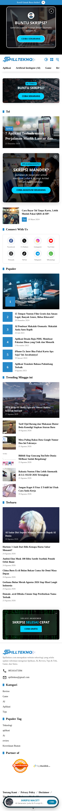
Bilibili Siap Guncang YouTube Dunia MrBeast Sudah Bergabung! (37, 457)
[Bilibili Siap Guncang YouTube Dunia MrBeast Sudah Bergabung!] (9, 458)
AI (4, 701)
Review (6, 691)
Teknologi (7, 725)
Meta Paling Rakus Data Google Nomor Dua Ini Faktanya (38, 441)
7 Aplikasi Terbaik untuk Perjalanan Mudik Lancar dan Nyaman (29, 136)
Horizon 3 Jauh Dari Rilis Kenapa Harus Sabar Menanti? (26, 548)
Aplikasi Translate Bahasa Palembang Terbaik (34, 366)
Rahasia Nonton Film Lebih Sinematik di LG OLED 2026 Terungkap (38, 473)
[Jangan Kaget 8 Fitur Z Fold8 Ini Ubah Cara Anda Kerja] (9, 490)
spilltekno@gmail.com (18, 677)
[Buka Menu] (52, 59)
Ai (4, 735)
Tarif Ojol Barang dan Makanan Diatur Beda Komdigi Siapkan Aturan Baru (39, 426)
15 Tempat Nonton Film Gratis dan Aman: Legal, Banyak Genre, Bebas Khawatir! (36, 315)
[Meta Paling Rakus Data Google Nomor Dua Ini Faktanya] (9, 443)
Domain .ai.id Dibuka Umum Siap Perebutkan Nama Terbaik (29, 596)
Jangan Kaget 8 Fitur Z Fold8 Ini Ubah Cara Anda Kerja (38, 489)
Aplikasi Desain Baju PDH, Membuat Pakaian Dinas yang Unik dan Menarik (34, 340)
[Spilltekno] (19, 59)
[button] (46, 59)
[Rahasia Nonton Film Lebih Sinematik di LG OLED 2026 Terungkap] (9, 474)
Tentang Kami (10, 792)
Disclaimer (44, 792)
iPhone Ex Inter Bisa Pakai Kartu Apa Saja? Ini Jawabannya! (34, 353)
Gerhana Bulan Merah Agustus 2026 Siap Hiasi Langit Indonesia (30, 584)
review (6, 740)
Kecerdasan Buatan (11, 746)
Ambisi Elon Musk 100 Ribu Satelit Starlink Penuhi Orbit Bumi (29, 560)
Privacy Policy (28, 792)
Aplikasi (9, 129)
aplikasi (6, 730)
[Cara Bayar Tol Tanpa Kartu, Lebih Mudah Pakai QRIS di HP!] (11, 215)
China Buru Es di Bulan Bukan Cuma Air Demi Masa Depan (30, 572)
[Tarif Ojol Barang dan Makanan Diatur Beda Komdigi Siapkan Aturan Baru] (9, 427)
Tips (24, 219)
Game (5, 696)
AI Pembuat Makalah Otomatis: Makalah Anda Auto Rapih (36, 328)
